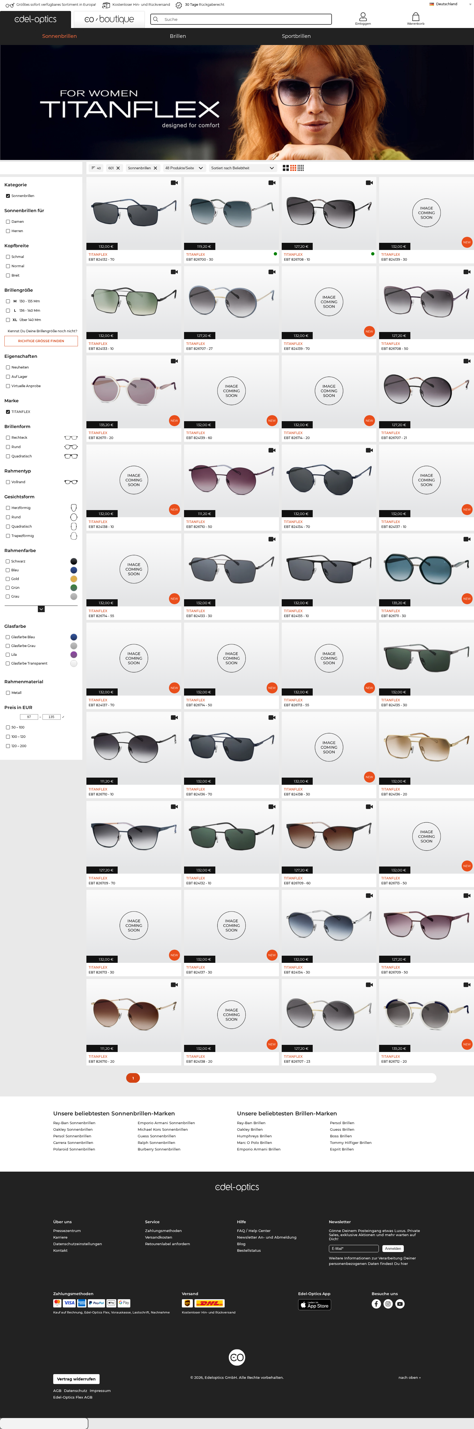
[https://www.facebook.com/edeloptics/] (376, 1304)
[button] (35, 19)
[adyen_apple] (111, 1303)
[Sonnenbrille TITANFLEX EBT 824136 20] (426, 745)
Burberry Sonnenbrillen (159, 1149)
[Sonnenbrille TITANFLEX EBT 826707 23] (329, 1012)
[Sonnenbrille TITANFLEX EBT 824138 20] (231, 1012)
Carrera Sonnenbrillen (73, 1142)
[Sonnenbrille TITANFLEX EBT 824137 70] (133, 656)
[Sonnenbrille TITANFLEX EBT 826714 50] (231, 656)
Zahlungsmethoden (163, 1230)
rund (16, 517)
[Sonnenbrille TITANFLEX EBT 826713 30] (133, 923)
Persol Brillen (342, 1123)
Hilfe (241, 1221)
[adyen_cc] (57, 1303)
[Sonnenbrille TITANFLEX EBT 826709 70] (133, 834)
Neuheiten (20, 367)
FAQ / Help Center (253, 1230)
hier (404, 1263)
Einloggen (363, 24)
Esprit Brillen (342, 1149)
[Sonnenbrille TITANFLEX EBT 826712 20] (426, 1012)
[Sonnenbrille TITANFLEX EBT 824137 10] (426, 478)
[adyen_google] (124, 1303)
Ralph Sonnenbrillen (156, 1142)
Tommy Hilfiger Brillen (351, 1142)
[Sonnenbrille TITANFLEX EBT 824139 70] (329, 299)
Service (152, 1221)
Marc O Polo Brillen (254, 1142)
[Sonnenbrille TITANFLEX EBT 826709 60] (329, 834)
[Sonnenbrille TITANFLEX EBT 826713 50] (426, 834)
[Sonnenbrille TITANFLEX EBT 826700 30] (231, 210)
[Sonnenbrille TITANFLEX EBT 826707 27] (231, 299)
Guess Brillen (342, 1129)
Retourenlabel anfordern (167, 1244)
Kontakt (60, 1250)
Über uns (62, 1221)
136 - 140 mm (27, 310)
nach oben (409, 1377)
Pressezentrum (67, 1230)
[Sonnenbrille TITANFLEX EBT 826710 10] (133, 745)
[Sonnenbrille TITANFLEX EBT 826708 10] (329, 210)
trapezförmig (23, 536)
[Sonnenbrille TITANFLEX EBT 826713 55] (329, 656)
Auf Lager (19, 377)
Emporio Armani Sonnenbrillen (166, 1123)
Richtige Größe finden (41, 341)
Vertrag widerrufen (76, 1379)
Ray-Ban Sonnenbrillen (74, 1123)
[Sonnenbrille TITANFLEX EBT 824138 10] (133, 478)
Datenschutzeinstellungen (77, 1244)
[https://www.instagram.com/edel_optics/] (388, 1304)
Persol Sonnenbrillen (72, 1136)
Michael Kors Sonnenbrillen (163, 1129)
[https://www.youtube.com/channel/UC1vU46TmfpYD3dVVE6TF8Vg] (400, 1304)
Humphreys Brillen (254, 1136)
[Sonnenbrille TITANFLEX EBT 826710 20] (133, 1012)
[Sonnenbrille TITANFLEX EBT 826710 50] (231, 478)
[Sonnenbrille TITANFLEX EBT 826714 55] (133, 567)
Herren (17, 231)
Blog (241, 1244)
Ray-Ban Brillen (251, 1123)
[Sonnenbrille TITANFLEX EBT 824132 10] (231, 834)
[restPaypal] (96, 1303)
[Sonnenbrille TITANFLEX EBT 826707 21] (426, 389)
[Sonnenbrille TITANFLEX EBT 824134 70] (329, 478)
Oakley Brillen (250, 1129)
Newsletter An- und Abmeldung (267, 1237)
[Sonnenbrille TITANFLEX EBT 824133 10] (133, 299)
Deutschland (446, 4)
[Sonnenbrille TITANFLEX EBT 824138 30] (329, 745)
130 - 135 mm (27, 301)
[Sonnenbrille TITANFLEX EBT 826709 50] (426, 923)
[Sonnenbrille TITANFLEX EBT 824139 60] (231, 389)
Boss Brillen (341, 1136)
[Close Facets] (41, 168)
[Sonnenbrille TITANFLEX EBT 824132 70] (133, 210)
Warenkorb (416, 24)
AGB (57, 1390)
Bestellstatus (249, 1250)
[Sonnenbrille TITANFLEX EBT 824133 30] (231, 567)
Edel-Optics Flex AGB (72, 1397)
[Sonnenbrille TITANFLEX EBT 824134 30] (329, 923)
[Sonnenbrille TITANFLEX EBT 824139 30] (426, 210)
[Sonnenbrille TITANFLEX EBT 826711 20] (133, 389)
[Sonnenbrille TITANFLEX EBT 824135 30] (426, 656)
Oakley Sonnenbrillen (73, 1129)
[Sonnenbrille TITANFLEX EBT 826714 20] (329, 389)
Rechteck (19, 437)
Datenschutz (75, 1390)
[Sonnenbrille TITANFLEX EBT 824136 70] (231, 745)
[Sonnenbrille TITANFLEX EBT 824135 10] (329, 567)
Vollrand (18, 482)
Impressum (100, 1390)
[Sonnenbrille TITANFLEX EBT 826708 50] (426, 299)
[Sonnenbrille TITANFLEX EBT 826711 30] (426, 567)
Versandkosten (158, 1237)
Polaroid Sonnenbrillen (74, 1149)
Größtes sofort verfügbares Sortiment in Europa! (56, 4)
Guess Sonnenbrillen (157, 1136)
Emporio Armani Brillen (259, 1149)
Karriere (60, 1237)
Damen (18, 222)
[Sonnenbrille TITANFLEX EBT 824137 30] (231, 923)
